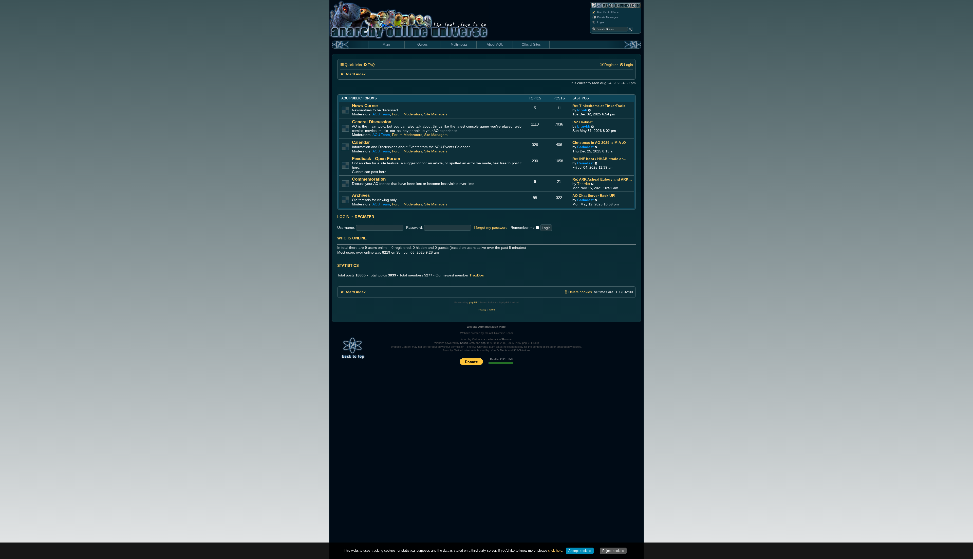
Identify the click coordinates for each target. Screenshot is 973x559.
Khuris (464, 342)
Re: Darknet (582, 122)
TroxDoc (477, 275)
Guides (422, 44)
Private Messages (607, 17)
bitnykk (583, 126)
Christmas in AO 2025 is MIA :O (599, 143)
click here (555, 550)
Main (386, 44)
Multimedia (459, 44)
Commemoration (369, 179)
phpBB (473, 302)
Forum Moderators (407, 114)
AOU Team (381, 114)
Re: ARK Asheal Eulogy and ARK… (602, 179)
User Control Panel (608, 12)
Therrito (583, 184)
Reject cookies (613, 551)
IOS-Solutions (521, 350)
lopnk (582, 110)
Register (364, 217)
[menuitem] (369, 65)
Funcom (507, 339)
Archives (361, 195)
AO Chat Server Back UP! (593, 196)
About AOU (495, 44)
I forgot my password (491, 227)
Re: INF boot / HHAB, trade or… (599, 159)
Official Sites (531, 44)
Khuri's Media (499, 350)
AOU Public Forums (359, 98)
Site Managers (435, 114)
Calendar (361, 142)
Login (600, 22)
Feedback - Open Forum (376, 158)
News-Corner (365, 105)
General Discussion (371, 121)
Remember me (523, 227)
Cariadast (585, 147)
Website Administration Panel (486, 326)
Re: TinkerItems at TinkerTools (598, 106)
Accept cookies (579, 551)
